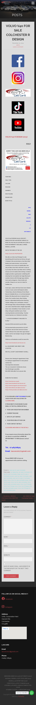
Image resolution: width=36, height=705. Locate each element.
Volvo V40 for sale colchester (19, 482)
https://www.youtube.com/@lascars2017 (16, 389)
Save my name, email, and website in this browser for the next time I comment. (17, 568)
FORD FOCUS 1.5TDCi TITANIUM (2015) (18, 683)
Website (7, 555)
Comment (8, 517)
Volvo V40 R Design (25, 484)
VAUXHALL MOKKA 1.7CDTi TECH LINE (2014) (18, 678)
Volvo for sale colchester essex (19, 480)
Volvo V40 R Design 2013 (10, 486)
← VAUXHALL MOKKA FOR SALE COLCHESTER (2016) (10, 498)
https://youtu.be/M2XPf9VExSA (13, 253)
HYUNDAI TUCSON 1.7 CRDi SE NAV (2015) (18, 689)
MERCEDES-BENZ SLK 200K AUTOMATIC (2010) (18, 676)
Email (6, 546)
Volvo (9, 480)
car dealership (14, 472)
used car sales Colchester (21, 476)
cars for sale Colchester (10, 474)
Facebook (9, 599)
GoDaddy (21, 696)
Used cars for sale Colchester (17, 470)
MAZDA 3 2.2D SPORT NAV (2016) (18, 681)
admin (18, 45)
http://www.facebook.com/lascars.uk (15, 342)
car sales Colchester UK (25, 472)
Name (6, 537)
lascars (12, 476)
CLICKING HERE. (10, 400)
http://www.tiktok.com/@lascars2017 (15, 387)
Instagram (8, 607)
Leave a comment (18, 47)
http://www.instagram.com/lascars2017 (16, 385)
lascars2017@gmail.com (21, 451)
